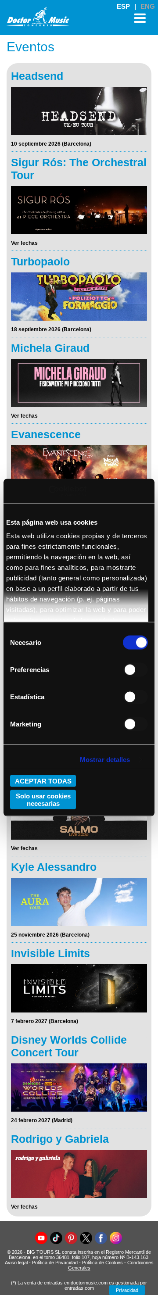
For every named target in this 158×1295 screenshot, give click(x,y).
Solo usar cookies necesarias (43, 799)
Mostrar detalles (105, 759)
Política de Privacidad (55, 1262)
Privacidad (127, 1290)
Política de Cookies (102, 1262)
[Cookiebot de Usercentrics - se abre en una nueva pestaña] (48, 491)
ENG (147, 6)
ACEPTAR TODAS (43, 780)
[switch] (135, 669)
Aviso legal (16, 1262)
